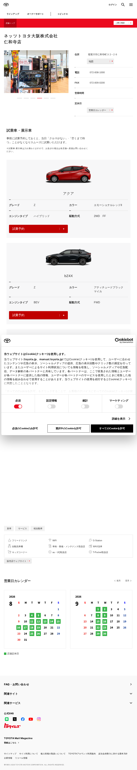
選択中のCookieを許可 (68, 428)
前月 (119, 580)
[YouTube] (30, 719)
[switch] (52, 406)
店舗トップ (10, 23)
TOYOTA (6, 4)
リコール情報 (21, 758)
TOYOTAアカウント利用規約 (82, 753)
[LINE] (6, 719)
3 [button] (31, 99)
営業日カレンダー (97, 110)
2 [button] (24, 99)
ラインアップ (13, 14)
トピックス (62, 14)
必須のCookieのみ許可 (25, 428)
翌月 (127, 580)
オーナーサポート (35, 14)
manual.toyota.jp (50, 359)
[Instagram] (38, 719)
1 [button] (18, 99)
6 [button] (51, 99)
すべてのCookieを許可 (112, 428)
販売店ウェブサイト (16, 561)
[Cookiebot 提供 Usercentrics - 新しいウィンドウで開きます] (118, 340)
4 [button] (38, 99)
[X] (14, 719)
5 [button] (44, 99)
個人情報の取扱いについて (53, 753)
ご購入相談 (120, 23)
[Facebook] (22, 719)
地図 (91, 61)
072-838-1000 (97, 72)
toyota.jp (30, 359)
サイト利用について (28, 753)
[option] (36, 71)
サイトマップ (10, 753)
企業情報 (8, 758)
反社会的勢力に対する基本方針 (113, 753)
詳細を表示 (118, 418)
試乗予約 (18, 228)
